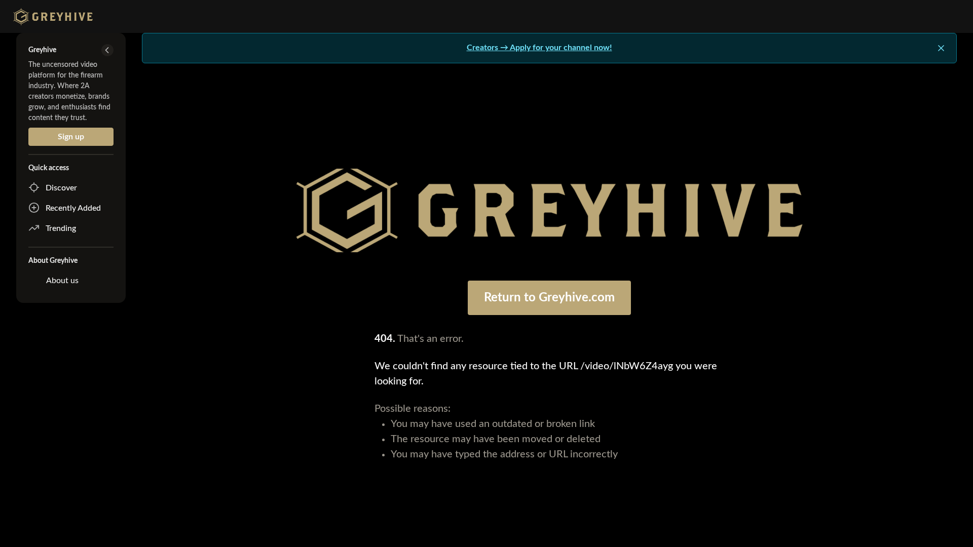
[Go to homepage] (50, 16)
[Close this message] (941, 48)
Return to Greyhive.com (549, 298)
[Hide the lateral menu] (107, 50)
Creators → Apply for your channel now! (539, 48)
